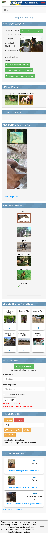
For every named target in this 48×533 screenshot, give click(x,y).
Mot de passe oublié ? (12, 403)
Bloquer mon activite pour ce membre (19, 76)
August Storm (24, 254)
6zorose (24, 211)
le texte (9, 420)
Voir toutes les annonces (13, 509)
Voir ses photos (11, 196)
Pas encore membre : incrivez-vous (19, 406)
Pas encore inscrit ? (24, 366)
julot (24, 240)
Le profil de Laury (24, 17)
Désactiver (19, 439)
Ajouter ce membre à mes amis (17, 64)
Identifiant (8, 374)
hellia (24, 226)
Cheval (8, 10)
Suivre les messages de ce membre (19, 70)
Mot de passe (9, 384)
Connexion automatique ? (17, 394)
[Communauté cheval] (4, 2)
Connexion (9, 399)
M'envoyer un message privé (31, 31)
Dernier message (11, 442)
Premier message (28, 442)
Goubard (24, 269)
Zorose (24, 283)
